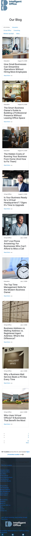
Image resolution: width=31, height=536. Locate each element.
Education (15, 27)
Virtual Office (7, 30)
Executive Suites (4, 470)
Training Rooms (4, 479)
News (17, 33)
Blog (1, 507)
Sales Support (4, 495)
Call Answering (4, 487)
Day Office (3, 473)
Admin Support (4, 493)
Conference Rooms (5, 481)
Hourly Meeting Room (6, 477)
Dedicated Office (5, 472)
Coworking (17, 30)
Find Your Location (6, 465)
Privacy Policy (25, 530)
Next (27, 442)
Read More (7, 75)
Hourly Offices (4, 475)
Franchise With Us (5, 505)
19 (28, 441)
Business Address (5, 489)
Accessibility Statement (6, 530)
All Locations (3, 499)
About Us (2, 503)
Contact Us (3, 510)
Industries (2, 501)
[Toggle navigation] (27, 5)
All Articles (7, 27)
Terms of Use (17, 530)
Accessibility (3, 532)
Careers (2, 509)
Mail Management (5, 491)
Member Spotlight (9, 33)
